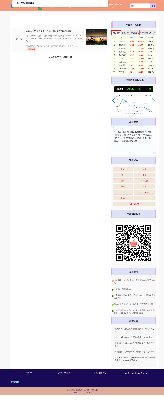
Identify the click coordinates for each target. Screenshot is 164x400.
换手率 (152, 32)
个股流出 (144, 32)
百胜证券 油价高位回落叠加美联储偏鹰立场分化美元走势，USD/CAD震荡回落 (135, 358)
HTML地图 (94, 390)
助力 (144, 198)
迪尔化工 (122, 62)
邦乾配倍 (144, 180)
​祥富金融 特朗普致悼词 (123, 289)
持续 (123, 198)
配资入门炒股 (64, 373)
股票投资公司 (100, 373)
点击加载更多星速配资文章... (60, 56)
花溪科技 (122, 45)
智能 (144, 169)
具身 (123, 169)
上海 (144, 175)
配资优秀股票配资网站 (115, 6)
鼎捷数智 (122, 55)
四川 (123, 175)
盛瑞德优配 (31, 49)
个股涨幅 (116, 32)
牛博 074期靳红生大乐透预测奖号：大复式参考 (133, 337)
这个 (123, 180)
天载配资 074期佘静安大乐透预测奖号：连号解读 (134, 351)
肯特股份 (122, 65)
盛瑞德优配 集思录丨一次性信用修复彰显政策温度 (48, 31)
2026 (144, 186)
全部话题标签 (133, 204)
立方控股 (122, 72)
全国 (123, 186)
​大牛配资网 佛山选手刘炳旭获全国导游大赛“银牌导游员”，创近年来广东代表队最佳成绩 (134, 311)
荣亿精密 (122, 68)
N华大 (122, 41)
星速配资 (28, 373)
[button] (113, 100)
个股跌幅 (125, 32)
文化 (123, 192)
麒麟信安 (122, 51)
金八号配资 (144, 192)
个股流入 (135, 32)
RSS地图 (86, 390)
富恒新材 (122, 48)
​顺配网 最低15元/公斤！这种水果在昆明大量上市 (133, 304)
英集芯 (122, 58)
